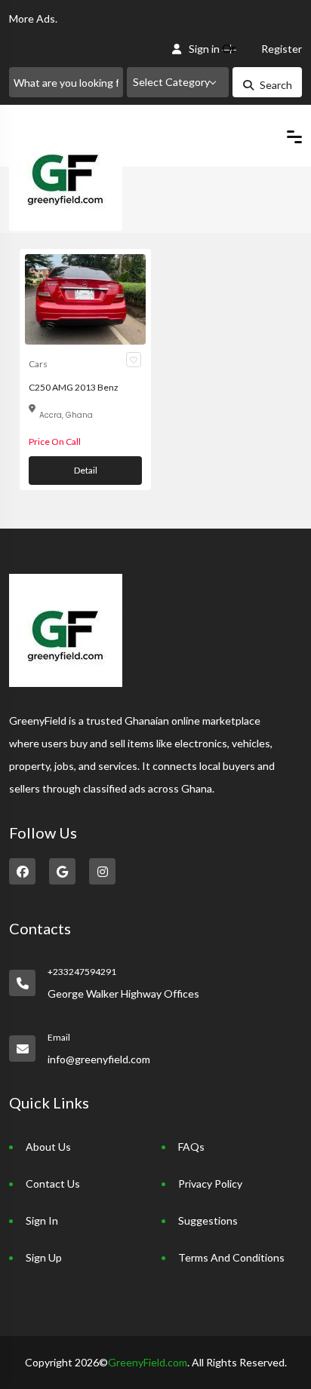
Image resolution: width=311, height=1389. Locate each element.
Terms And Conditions (231, 1257)
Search (276, 84)
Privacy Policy (210, 1183)
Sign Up (44, 1257)
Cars (38, 363)
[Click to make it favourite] (133, 359)
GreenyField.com (147, 1362)
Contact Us (53, 1183)
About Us (48, 1146)
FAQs (191, 1146)
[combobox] (178, 82)
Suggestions (208, 1220)
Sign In (42, 1220)
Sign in (204, 48)
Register (281, 48)
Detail (85, 470)
